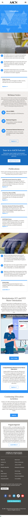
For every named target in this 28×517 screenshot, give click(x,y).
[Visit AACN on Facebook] (5, 495)
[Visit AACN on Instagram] (9, 495)
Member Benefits (5, 467)
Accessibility (18, 478)
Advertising (17, 471)
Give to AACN (4, 476)
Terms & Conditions (19, 476)
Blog (2, 471)
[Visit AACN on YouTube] (22, 495)
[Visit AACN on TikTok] (18, 495)
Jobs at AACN (18, 464)
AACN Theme (4, 473)
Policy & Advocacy (19, 462)
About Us (3, 459)
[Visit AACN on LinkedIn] (14, 495)
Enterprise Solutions (19, 467)
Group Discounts (4, 478)
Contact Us (3, 462)
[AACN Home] (14, 2)
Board (2, 464)
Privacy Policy (18, 473)
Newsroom (17, 459)
